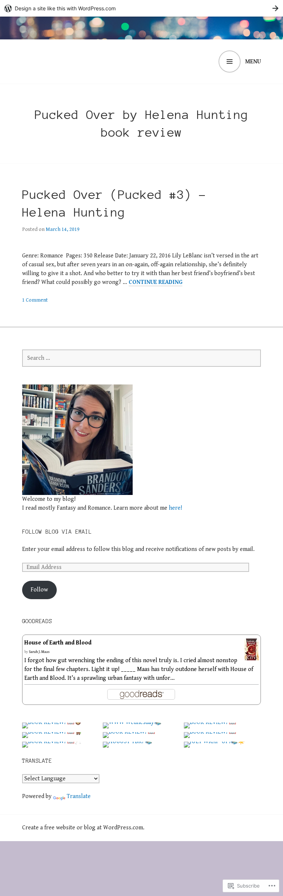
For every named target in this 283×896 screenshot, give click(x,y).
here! (175, 508)
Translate (79, 796)
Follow (39, 589)
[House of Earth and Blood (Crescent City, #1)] (251, 655)
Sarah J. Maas (39, 652)
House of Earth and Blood (57, 642)
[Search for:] (141, 358)
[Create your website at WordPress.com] (141, 8)
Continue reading (155, 282)
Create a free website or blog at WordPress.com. (83, 827)
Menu (253, 61)
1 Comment (35, 300)
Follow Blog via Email (57, 532)
